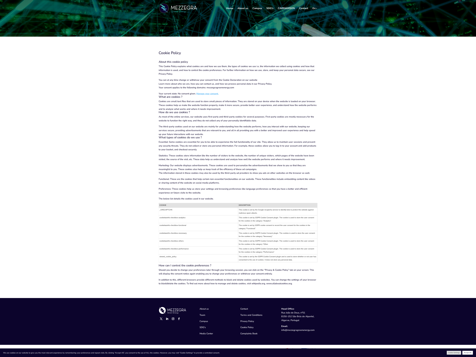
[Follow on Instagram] (173, 318)
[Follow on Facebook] (179, 318)
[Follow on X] (161, 318)
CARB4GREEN (286, 8)
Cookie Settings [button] (454, 353)
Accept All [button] (467, 353)
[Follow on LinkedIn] (167, 318)
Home (229, 8)
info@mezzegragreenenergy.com (298, 330)
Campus (257, 8)
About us (243, 8)
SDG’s (269, 8)
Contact (303, 8)
